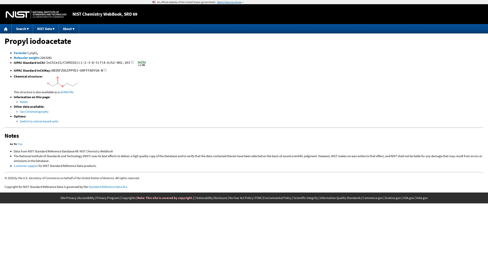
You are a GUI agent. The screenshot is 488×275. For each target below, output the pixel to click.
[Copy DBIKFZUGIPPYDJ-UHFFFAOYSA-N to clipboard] (105, 71)
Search (21, 29)
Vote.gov (422, 198)
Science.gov (393, 198)
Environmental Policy (277, 198)
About (67, 29)
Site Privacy (68, 198)
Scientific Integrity (306, 198)
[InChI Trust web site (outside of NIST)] (141, 66)
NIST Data (44, 29)
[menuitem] (6, 28)
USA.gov (408, 198)
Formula (20, 53)
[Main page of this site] (6, 28)
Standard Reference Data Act (107, 187)
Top (20, 144)
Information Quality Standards (340, 198)
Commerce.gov (373, 198)
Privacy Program (107, 198)
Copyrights (128, 198)
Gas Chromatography (34, 111)
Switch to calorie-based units (39, 121)
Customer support (26, 166)
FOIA (258, 198)
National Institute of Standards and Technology (36, 14)
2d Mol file (66, 92)
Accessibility (86, 198)
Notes (24, 102)
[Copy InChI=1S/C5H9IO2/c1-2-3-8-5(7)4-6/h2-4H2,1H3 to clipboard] (132, 63)
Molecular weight (26, 58)
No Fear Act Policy (241, 198)
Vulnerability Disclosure (211, 198)
